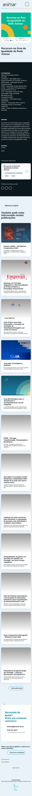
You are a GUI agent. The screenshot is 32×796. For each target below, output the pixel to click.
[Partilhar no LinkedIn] (6, 188)
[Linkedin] (17, 772)
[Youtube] (22, 772)
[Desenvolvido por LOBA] (16, 787)
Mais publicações (16, 688)
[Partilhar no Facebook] (2, 188)
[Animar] (9, 4)
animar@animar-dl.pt (15, 726)
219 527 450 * (12, 730)
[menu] (27, 4)
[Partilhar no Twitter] (10, 188)
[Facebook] (9, 772)
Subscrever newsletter (17, 752)
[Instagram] (13, 772)
